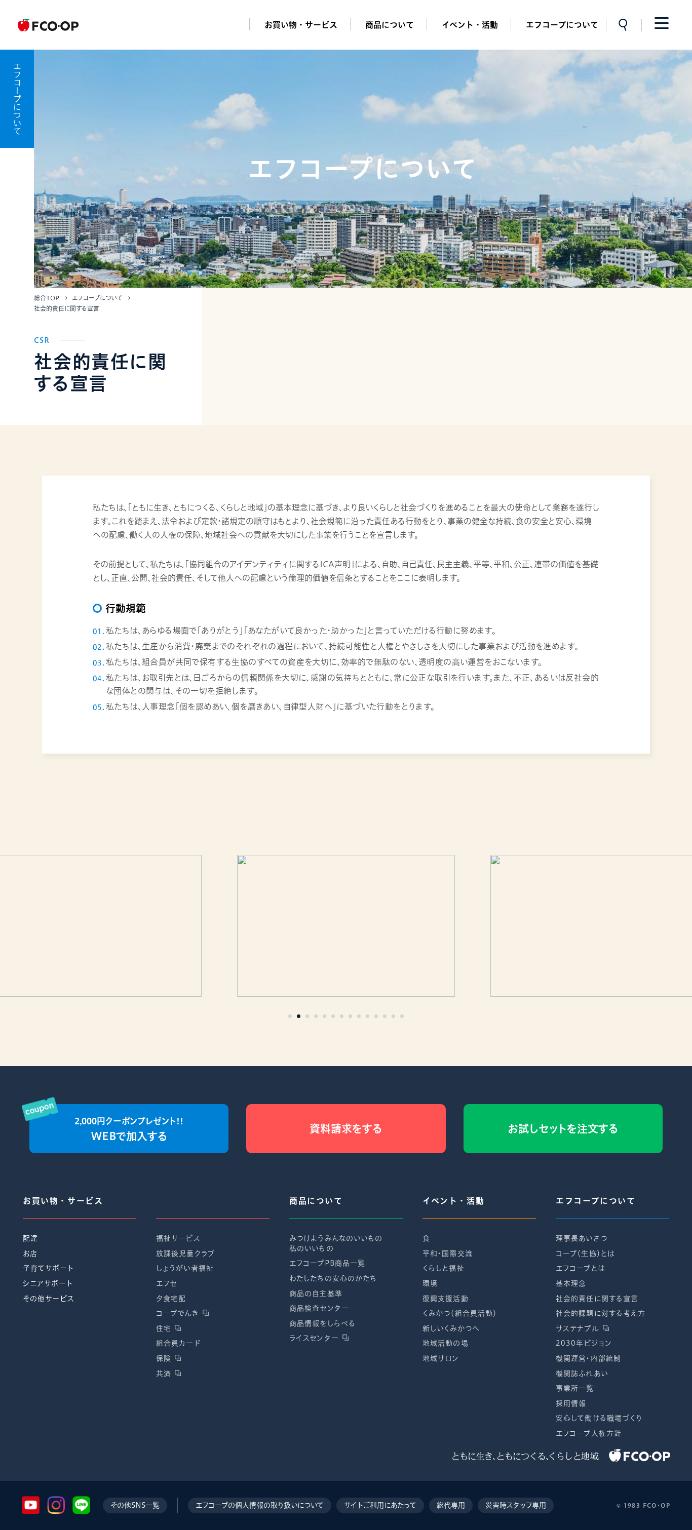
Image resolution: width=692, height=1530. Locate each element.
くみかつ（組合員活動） (459, 1313)
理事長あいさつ (581, 1238)
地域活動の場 (445, 1343)
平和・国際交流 (447, 1253)
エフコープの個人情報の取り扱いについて (260, 1505)
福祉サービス (178, 1238)
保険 (163, 1358)
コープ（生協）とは (585, 1253)
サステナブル (577, 1328)
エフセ (166, 1283)
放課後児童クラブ (185, 1253)
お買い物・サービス (300, 25)
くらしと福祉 (443, 1268)
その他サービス (48, 1298)
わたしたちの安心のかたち (333, 1278)
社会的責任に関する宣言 (597, 1298)
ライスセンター (314, 1338)
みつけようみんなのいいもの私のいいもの (336, 1243)
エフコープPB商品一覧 (327, 1263)
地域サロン (440, 1358)
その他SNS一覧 (135, 1505)
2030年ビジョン (584, 1343)
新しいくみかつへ (451, 1328)
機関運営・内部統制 (588, 1358)
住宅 (163, 1328)
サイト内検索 (623, 25)
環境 (430, 1283)
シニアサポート (48, 1283)
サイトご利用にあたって (380, 1505)
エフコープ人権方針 (589, 1433)
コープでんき (177, 1313)
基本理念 (571, 1283)
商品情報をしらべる (322, 1323)
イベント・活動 (470, 25)
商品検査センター (319, 1308)
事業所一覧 (575, 1388)
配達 (30, 1238)
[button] (290, 1016)
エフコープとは (580, 1268)
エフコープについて (562, 25)
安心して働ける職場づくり (599, 1418)
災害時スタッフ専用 (515, 1505)
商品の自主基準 (315, 1293)
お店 (30, 1253)
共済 (163, 1373)
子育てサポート (48, 1268)
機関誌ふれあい (582, 1373)
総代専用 (451, 1505)
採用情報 (571, 1403)
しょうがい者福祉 (185, 1268)
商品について (389, 25)
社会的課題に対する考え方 (600, 1313)
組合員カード (178, 1343)
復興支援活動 (445, 1298)
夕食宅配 (171, 1298)
